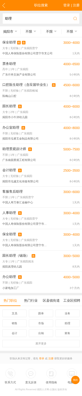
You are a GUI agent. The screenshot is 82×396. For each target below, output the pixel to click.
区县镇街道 (51, 300)
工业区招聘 (71, 300)
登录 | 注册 (71, 5)
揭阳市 (8, 31)
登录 (41, 358)
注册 (51, 358)
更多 (41, 343)
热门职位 (10, 300)
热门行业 (31, 300)
